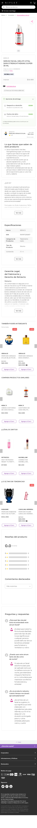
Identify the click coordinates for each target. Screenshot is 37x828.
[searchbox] (20, 7)
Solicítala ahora (11, 86)
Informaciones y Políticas (9, 758)
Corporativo (5, 753)
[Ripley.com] (11, 2)
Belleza (3, 15)
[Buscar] (4, 7)
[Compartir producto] (32, 21)
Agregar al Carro (9, 369)
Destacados (5, 764)
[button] (34, 3)
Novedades (11, 15)
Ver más (18, 213)
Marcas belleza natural (23, 15)
